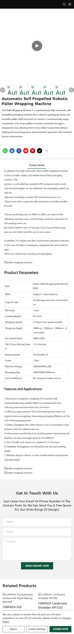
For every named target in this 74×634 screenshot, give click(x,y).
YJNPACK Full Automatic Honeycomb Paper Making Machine (19, 609)
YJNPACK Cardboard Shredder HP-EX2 (52, 605)
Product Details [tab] (37, 165)
